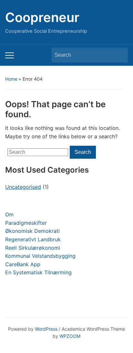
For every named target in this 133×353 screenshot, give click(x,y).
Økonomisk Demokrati (32, 231)
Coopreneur (42, 17)
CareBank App (22, 264)
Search (120, 55)
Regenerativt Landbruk (33, 239)
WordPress (46, 329)
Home (11, 79)
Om (9, 214)
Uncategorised (23, 187)
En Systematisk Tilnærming (38, 272)
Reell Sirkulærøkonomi (32, 248)
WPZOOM (69, 336)
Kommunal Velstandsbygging (40, 256)
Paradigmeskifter (26, 223)
